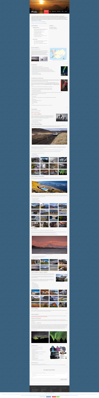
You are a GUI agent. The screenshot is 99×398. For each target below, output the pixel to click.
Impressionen (54, 11)
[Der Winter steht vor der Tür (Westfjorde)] (63, 206)
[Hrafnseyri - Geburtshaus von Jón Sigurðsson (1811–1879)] (35, 298)
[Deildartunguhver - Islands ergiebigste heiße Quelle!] (44, 166)
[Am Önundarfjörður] (63, 298)
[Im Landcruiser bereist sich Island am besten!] (35, 59)
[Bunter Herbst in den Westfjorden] (54, 292)
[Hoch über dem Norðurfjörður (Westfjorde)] (44, 206)
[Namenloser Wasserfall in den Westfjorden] (35, 262)
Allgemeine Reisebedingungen (35, 389)
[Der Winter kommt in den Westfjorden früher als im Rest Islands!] (44, 59)
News (50, 11)
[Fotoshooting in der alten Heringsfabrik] (35, 224)
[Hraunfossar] (35, 172)
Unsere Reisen (46, 11)
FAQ (41, 41)
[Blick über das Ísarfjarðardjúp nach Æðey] (44, 268)
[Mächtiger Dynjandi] (63, 292)
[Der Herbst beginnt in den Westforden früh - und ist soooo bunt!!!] (44, 304)
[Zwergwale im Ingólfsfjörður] (63, 212)
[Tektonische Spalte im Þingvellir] (35, 160)
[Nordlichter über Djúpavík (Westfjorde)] (63, 218)
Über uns (66, 11)
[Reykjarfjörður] (54, 218)
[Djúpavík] (54, 206)
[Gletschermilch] (63, 160)
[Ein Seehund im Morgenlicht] (35, 212)
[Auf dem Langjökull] (44, 160)
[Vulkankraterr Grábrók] (54, 166)
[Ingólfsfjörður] (54, 212)
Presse (62, 11)
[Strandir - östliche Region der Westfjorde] (35, 206)
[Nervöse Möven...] (54, 268)
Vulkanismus (58, 11)
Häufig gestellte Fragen (43, 389)
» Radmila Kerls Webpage (49, 105)
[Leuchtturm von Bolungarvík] (54, 304)
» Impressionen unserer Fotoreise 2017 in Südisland (36, 21)
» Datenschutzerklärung (42, 396)
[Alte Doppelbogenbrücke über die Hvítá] (63, 166)
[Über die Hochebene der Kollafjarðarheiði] (35, 292)
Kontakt (60, 389)
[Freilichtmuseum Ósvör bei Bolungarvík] (63, 304)
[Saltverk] (44, 262)
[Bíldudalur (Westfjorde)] (44, 298)
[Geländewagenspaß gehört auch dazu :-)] (44, 292)
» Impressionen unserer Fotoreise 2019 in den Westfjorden (37, 23)
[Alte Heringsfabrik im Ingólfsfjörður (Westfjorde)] (44, 212)
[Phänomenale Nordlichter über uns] (63, 172)
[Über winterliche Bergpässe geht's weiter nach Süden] (54, 298)
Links (51, 389)
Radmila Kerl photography (44, 35)
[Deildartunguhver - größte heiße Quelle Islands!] (35, 166)
